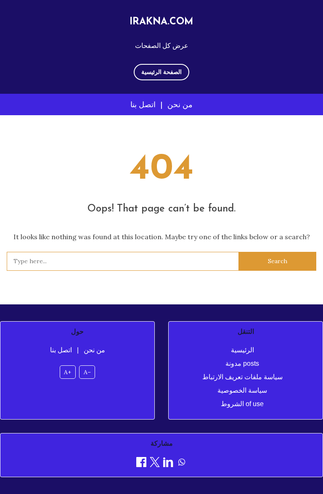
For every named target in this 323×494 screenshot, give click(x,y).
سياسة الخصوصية (242, 390)
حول (77, 331)
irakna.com (161, 22)
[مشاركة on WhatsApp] (182, 463)
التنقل (246, 331)
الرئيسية (242, 350)
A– (87, 372)
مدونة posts (242, 363)
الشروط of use (242, 403)
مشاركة (162, 443)
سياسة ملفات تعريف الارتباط (242, 376)
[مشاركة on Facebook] (141, 463)
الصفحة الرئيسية (161, 72)
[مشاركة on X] (155, 463)
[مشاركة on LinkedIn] (168, 463)
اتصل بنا (143, 104)
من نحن (180, 104)
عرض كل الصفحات (161, 45)
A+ (67, 372)
